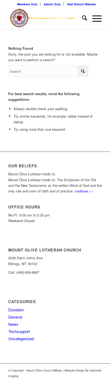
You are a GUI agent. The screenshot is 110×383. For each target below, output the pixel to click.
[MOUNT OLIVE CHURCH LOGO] (45, 18)
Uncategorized (21, 338)
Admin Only (52, 4)
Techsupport (19, 331)
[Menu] (94, 18)
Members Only (27, 4)
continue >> (84, 191)
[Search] (82, 18)
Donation (16, 309)
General (15, 317)
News (13, 324)
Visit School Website (81, 4)
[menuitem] (27, 4)
